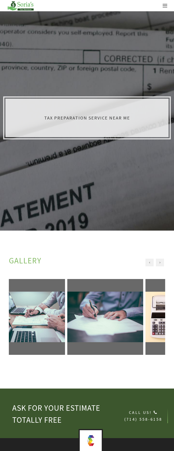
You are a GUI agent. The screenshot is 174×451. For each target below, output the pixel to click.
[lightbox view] (48, 295)
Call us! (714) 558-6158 (143, 416)
